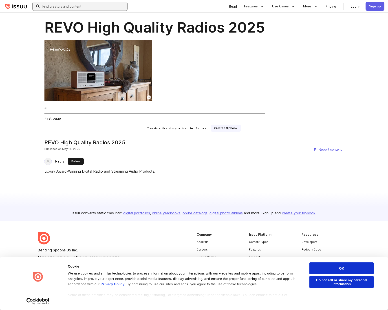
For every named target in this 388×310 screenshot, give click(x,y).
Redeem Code (311, 249)
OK (341, 268)
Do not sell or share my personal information (341, 282)
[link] (232, 6)
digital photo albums (226, 213)
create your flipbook (298, 213)
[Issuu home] (16, 6)
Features (255, 249)
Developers (309, 242)
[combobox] (84, 6)
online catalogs (195, 213)
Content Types (258, 242)
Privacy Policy (112, 284)
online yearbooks (166, 213)
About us (202, 242)
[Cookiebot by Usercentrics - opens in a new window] (38, 301)
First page (52, 118)
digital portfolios (136, 213)
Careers (202, 249)
